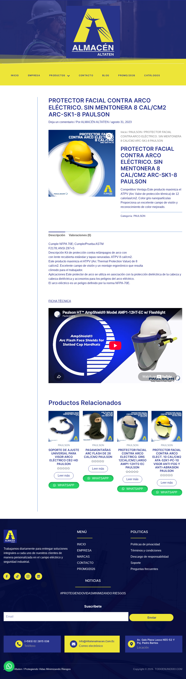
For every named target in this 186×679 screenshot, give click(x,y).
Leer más (64, 475)
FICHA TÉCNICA (59, 301)
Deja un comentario (61, 122)
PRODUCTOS (57, 75)
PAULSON (135, 132)
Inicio (15, 75)
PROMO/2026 (126, 75)
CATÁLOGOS (152, 75)
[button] (109, 136)
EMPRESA (34, 75)
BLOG (105, 75)
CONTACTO (86, 75)
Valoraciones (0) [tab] (80, 235)
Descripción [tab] (56, 235)
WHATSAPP (65, 485)
